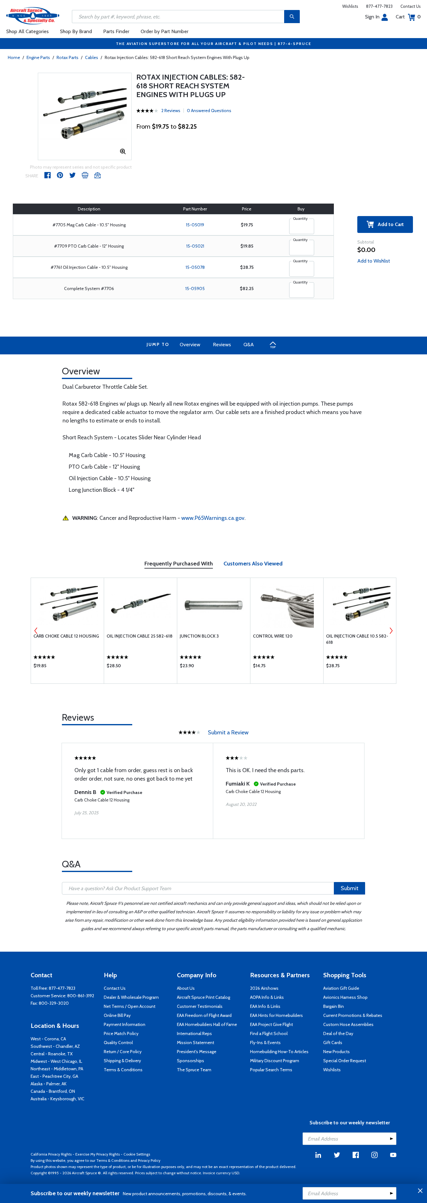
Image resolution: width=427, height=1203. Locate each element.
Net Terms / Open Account (129, 1006)
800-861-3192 (80, 995)
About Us (186, 988)
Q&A (249, 345)
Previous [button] (36, 630)
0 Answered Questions (209, 110)
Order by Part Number (164, 31)
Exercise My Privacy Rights (97, 1154)
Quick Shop (67, 667)
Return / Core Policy (123, 1051)
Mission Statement (195, 1042)
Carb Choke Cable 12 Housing (66, 636)
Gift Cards (332, 1042)
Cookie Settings (136, 1154)
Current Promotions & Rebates (352, 1015)
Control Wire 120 (273, 636)
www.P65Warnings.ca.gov (212, 518)
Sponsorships (190, 1060)
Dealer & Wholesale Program (131, 997)
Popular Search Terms (271, 1069)
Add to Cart (389, 224)
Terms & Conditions (123, 1069)
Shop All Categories (27, 31)
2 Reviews (170, 110)
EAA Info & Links (265, 1006)
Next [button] (391, 630)
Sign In (372, 17)
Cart (408, 17)
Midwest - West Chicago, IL (56, 1061)
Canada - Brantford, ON (53, 1091)
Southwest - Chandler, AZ (55, 1046)
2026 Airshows (264, 988)
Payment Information (124, 1024)
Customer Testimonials (200, 1006)
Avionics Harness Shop (345, 997)
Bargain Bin (333, 1006)
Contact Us (410, 6)
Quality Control (118, 1042)
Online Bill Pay (117, 1015)
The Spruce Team (194, 1069)
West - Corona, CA (48, 1039)
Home (14, 57)
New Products (336, 1051)
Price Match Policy (121, 1033)
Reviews (222, 345)
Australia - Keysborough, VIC (57, 1099)
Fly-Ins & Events (265, 1042)
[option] (84, 116)
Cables (91, 57)
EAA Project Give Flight (271, 1024)
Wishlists (350, 6)
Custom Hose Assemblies (348, 1024)
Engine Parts (38, 57)
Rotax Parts (67, 57)
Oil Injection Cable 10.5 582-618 (357, 639)
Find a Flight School (269, 1033)
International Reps (194, 1033)
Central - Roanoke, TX (52, 1054)
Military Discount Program (274, 1060)
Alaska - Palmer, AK (49, 1084)
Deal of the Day (338, 1033)
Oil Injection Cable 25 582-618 (140, 636)
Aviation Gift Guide (341, 988)
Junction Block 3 (199, 636)
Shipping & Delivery (122, 1060)
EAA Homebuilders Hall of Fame (207, 1024)
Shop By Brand (76, 31)
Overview (190, 345)
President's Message (196, 1051)
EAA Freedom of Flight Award (204, 1015)
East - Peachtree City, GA (54, 1076)
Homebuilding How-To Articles (279, 1051)
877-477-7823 (379, 6)
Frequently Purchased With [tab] (178, 563)
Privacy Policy (149, 1160)
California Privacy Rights (51, 1154)
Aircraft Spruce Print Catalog (203, 997)
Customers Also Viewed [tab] (253, 563)
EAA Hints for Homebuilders (276, 1015)
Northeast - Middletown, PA (57, 1069)
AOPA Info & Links (267, 997)
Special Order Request (344, 1060)
